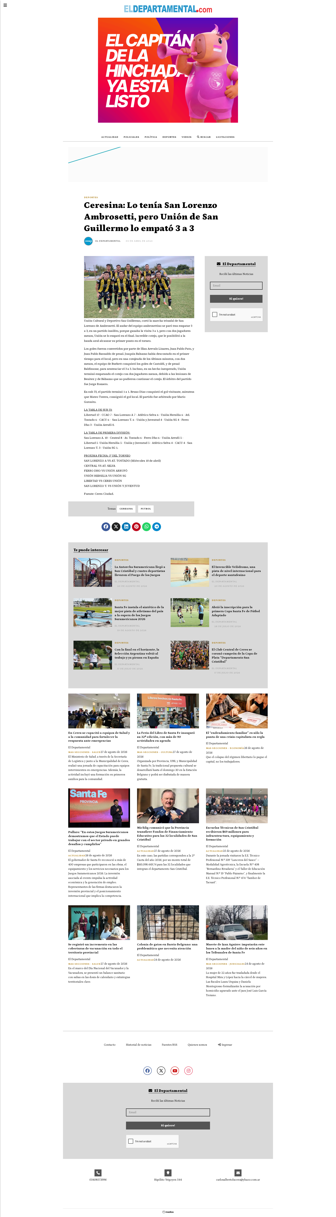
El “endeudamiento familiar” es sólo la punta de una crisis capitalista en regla (235, 735)
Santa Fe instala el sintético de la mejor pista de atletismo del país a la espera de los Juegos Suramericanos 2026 (139, 613)
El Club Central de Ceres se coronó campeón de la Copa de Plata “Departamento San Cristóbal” (234, 655)
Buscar (205, 137)
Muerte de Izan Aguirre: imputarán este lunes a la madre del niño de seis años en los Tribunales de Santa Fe (236, 948)
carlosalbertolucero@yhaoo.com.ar (238, 1179)
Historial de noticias (138, 1044)
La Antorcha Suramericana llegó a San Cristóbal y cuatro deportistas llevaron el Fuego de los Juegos (140, 571)
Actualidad (109, 137)
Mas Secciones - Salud (84, 752)
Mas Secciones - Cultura (155, 752)
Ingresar (226, 1044)
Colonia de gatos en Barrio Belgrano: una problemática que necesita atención (167, 946)
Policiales (131, 137)
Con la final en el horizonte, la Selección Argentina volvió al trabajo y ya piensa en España (137, 653)
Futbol (146, 509)
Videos (187, 137)
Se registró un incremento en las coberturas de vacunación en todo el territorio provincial (95, 948)
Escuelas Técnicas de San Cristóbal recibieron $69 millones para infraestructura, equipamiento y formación (232, 834)
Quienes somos (197, 1044)
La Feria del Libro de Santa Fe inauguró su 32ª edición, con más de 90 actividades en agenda (166, 737)
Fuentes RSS (169, 1044)
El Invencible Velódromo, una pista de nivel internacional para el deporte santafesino (236, 571)
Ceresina (126, 509)
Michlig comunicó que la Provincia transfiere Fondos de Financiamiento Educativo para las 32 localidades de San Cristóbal (167, 834)
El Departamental (108, 241)
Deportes (169, 137)
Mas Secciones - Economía (225, 748)
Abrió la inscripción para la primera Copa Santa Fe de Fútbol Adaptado (236, 611)
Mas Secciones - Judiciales (225, 964)
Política (151, 137)
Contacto (109, 1044)
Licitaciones (225, 137)
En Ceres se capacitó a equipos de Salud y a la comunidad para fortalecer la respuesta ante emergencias (99, 737)
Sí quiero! (236, 298)
